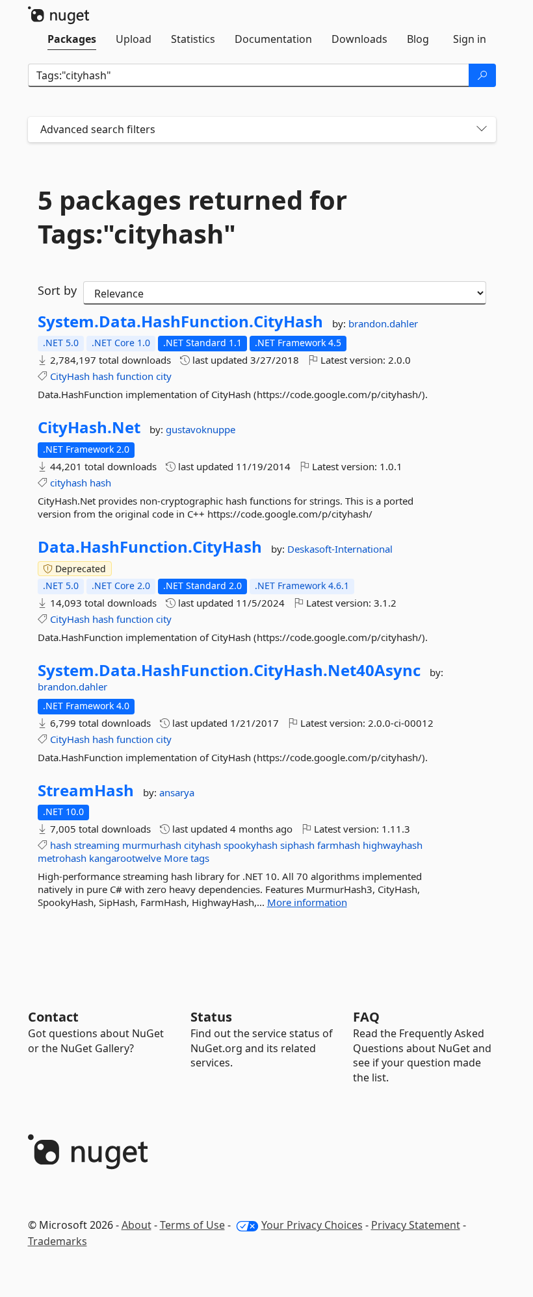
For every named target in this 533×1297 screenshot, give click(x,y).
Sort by (57, 290)
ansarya (176, 792)
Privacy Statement (415, 1225)
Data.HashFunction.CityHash (150, 547)
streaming (97, 844)
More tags (186, 857)
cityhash (68, 482)
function (134, 376)
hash (103, 376)
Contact (53, 1017)
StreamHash (86, 790)
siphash (297, 844)
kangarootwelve (125, 857)
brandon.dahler (383, 323)
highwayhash (392, 844)
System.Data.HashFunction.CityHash (180, 321)
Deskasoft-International (340, 548)
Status (211, 1017)
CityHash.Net (89, 427)
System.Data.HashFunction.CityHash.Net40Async (229, 670)
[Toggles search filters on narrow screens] (481, 129)
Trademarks (57, 1241)
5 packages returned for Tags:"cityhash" (192, 217)
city (164, 376)
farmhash (338, 844)
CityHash (70, 376)
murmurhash (151, 844)
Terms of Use (192, 1225)
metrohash (62, 857)
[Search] (482, 75)
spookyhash (251, 844)
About (136, 1225)
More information (307, 902)
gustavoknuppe (200, 429)
